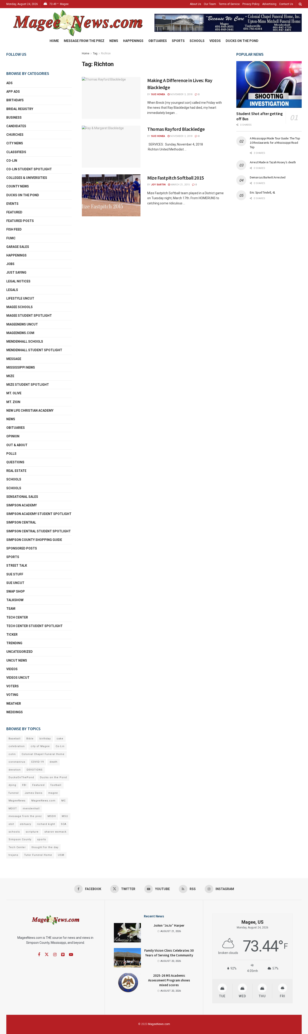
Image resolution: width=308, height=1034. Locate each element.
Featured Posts (20, 221)
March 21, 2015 (180, 184)
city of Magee (40, 746)
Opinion (12, 436)
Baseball (15, 738)
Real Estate (16, 471)
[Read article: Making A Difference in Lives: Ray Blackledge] (111, 98)
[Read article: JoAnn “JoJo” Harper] (127, 932)
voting (12, 695)
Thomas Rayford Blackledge (176, 129)
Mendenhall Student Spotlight (34, 350)
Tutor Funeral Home (38, 855)
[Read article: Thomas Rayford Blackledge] (111, 147)
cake (60, 738)
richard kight (46, 824)
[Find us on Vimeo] (62, 954)
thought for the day (45, 847)
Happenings (133, 41)
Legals (12, 290)
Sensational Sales (22, 497)
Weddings (14, 712)
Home (54, 41)
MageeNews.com (20, 333)
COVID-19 (37, 761)
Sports (178, 41)
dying (12, 785)
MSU (65, 816)
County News (17, 186)
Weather (13, 703)
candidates (16, 126)
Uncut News (16, 660)
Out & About (17, 445)
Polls (11, 453)
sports (41, 839)
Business (14, 117)
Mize (10, 376)
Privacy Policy (251, 4)
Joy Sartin (158, 184)
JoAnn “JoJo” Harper (169, 925)
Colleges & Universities (26, 178)
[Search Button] (300, 4)
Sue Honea (158, 94)
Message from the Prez (84, 41)
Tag (95, 53)
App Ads (13, 91)
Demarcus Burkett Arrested (267, 177)
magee (53, 793)
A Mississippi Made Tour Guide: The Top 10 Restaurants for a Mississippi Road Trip (275, 142)
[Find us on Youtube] (71, 954)
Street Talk (16, 565)
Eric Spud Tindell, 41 (262, 192)
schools (13, 488)
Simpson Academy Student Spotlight (38, 514)
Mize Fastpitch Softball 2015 (175, 178)
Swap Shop (15, 591)
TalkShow (14, 600)
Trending (14, 643)
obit (11, 824)
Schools (197, 41)
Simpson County (20, 839)
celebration (17, 746)
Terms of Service (229, 4)
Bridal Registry (19, 109)
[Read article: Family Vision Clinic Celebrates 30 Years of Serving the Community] (127, 957)
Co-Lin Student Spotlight (29, 169)
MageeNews (17, 800)
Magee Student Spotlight (29, 315)
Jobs (10, 264)
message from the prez (25, 816)
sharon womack (55, 831)
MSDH (52, 816)
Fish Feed (14, 229)
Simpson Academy (21, 505)
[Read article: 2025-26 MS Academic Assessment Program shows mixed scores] (127, 982)
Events (12, 203)
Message (13, 359)
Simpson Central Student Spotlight (38, 531)
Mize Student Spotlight (27, 384)
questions (15, 462)
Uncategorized (19, 651)
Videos (215, 41)
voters (12, 686)
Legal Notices (18, 281)
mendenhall (31, 808)
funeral (14, 793)
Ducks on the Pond (242, 41)
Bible (30, 738)
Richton (106, 53)
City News (14, 143)
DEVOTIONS (35, 769)
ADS (9, 83)
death (53, 761)
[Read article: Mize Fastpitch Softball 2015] (111, 195)
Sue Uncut (15, 583)
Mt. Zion (13, 402)
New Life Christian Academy (29, 410)
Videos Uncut (18, 677)
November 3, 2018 (181, 94)
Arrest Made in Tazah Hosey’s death (273, 162)
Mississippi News (20, 367)
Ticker (12, 634)
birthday (45, 738)
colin (12, 754)
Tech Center (17, 617)
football (56, 785)
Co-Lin (11, 160)
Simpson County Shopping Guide (34, 540)
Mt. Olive (13, 393)
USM (61, 855)
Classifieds (16, 152)
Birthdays (15, 100)
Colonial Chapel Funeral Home (43, 754)
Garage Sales (17, 247)
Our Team (210, 4)
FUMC (11, 238)
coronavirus (17, 761)
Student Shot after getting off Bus (259, 116)
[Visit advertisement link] (228, 23)
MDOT (13, 808)
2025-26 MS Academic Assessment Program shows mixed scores (169, 980)
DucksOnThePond (21, 777)
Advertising (269, 4)
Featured (14, 212)
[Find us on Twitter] (47, 954)
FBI (24, 785)
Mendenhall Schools (24, 341)
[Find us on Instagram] (55, 954)
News (113, 41)
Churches (14, 134)
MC (63, 800)
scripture (32, 831)
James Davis (33, 793)
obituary (25, 824)
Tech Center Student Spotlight (34, 626)
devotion (15, 769)
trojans (13, 855)
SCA (63, 824)
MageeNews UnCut (22, 324)
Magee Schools (19, 307)
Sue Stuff (14, 574)
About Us (195, 4)
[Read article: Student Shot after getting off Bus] (269, 84)
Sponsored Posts (21, 548)
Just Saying (16, 272)
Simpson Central (21, 522)
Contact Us (286, 4)
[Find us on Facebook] (39, 954)
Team (10, 608)
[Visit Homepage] (77, 22)
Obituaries (157, 41)
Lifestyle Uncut (20, 298)
